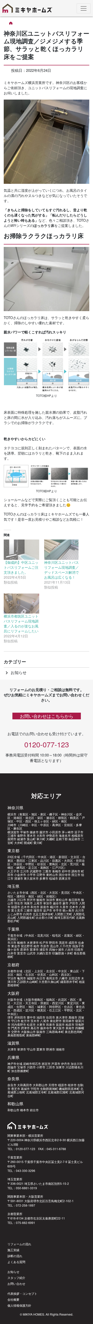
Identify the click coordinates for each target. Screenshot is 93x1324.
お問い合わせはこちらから (46, 716)
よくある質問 (16, 1262)
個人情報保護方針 (19, 1305)
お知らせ (15, 672)
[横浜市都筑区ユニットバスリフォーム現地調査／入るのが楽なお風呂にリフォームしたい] (21, 604)
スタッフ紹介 (16, 1277)
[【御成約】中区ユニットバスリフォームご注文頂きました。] (21, 550)
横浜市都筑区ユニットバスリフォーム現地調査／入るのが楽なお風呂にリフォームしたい (21, 623)
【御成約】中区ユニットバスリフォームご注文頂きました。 (21, 567)
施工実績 (13, 1250)
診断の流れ (14, 1256)
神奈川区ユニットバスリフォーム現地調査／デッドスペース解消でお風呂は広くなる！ (61, 570)
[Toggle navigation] (84, 8)
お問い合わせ (16, 1283)
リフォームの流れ (19, 1244)
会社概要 (13, 1299)
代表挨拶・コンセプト (22, 1293)
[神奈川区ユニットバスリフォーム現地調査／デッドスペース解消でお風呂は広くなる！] (62, 550)
